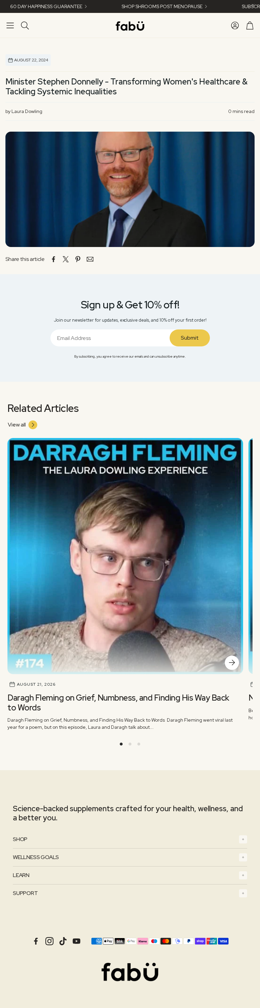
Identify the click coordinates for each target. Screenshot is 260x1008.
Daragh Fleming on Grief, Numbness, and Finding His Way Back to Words (118, 702)
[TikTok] (63, 941)
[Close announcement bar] (253, 5)
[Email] (90, 259)
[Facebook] (36, 941)
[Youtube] (76, 941)
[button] (10, 25)
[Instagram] (49, 941)
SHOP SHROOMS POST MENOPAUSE (141, 6)
